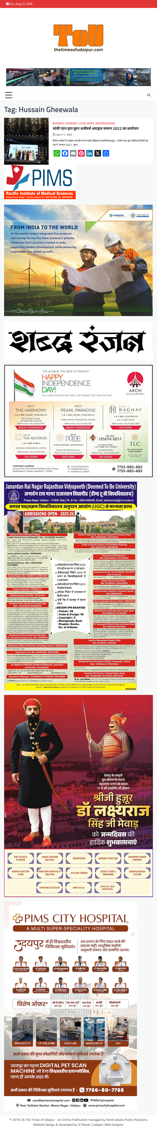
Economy (72, 123)
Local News (86, 123)
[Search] (149, 95)
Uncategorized (105, 123)
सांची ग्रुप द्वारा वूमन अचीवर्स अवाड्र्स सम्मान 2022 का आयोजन (96, 128)
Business (58, 123)
